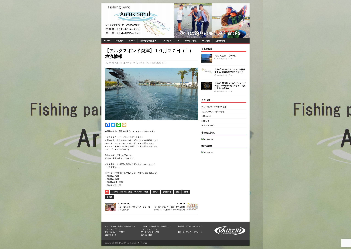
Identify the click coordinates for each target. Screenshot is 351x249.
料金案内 (119, 40)
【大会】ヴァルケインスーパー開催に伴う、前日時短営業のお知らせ (229, 70)
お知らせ (205, 120)
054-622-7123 (146, 235)
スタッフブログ (208, 125)
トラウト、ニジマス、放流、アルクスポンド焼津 (130, 192)
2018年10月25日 (115, 62)
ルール (132, 40)
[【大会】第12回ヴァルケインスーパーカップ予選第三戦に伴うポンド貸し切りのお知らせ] (206, 88)
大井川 (155, 192)
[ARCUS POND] (175, 36)
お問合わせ (220, 40)
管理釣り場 (167, 192)
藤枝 (177, 192)
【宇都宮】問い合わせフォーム (189, 226)
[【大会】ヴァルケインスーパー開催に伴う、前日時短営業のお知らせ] (206, 72)
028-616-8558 (110, 235)
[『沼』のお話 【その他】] (206, 61)
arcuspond (130, 62)
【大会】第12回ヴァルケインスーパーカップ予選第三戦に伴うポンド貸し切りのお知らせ (229, 85)
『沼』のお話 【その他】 (225, 55)
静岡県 (109, 197)
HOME (107, 40)
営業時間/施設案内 (148, 40)
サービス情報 (190, 40)
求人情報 (206, 40)
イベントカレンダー (170, 40)
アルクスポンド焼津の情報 (150, 62)
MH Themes (142, 243)
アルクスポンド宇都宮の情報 (213, 107)
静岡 (186, 192)
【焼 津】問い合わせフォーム (189, 232)
